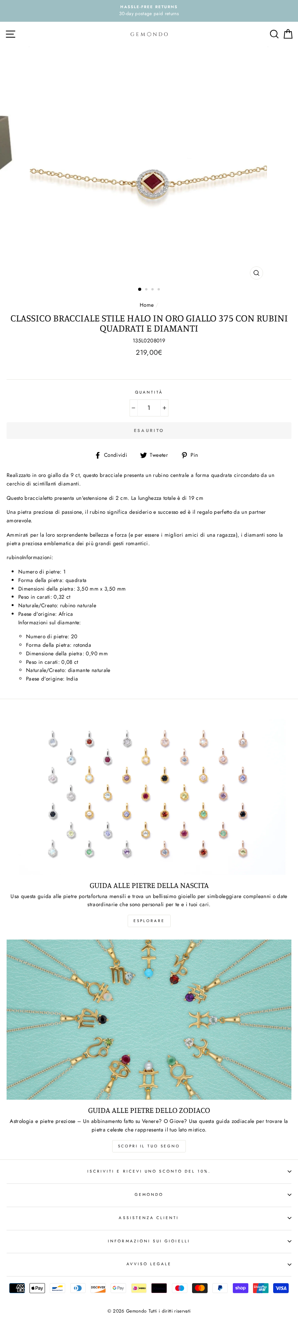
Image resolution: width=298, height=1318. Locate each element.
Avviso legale (149, 1264)
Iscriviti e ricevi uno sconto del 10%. (149, 1171)
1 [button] (140, 290)
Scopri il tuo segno (149, 1146)
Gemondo (149, 1194)
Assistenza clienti (149, 1218)
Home (147, 305)
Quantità (149, 392)
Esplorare (149, 921)
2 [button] (147, 290)
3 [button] (153, 290)
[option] (149, 11)
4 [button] (159, 290)
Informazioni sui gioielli (149, 1241)
